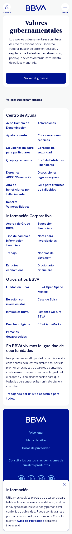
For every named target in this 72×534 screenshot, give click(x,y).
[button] (36, 78)
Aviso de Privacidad (30, 521)
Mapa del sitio (36, 440)
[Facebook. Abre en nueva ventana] (21, 479)
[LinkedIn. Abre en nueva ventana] (51, 479)
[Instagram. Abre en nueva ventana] (41, 479)
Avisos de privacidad (36, 448)
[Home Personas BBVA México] (36, 7)
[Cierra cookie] (64, 484)
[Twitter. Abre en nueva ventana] (31, 479)
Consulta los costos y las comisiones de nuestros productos (36, 463)
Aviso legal (36, 432)
